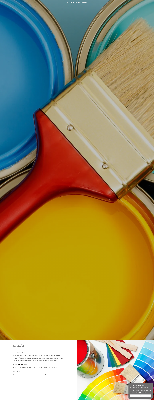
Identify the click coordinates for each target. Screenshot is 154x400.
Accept (140, 395)
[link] (77, 2)
